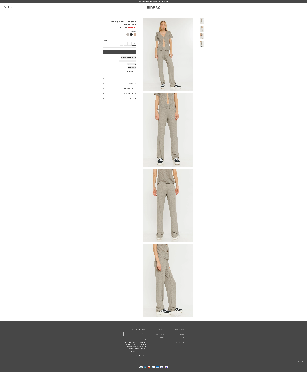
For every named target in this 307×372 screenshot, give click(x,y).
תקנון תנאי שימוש (160, 340)
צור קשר (182, 337)
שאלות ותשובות (180, 332)
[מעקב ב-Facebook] (302, 361)
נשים (153, 11)
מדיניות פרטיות (160, 337)
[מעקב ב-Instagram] (298, 361)
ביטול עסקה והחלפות (179, 329)
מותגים (147, 11)
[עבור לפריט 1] (201, 21)
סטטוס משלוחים (180, 342)
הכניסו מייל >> (140, 355)
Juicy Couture (131, 19)
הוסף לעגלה (119, 51)
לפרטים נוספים (128, 352)
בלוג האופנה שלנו (160, 334)
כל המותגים (161, 329)
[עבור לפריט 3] (201, 36)
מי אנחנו (162, 332)
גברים (160, 11)
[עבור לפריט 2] (201, 29)
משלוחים (182, 334)
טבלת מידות (106, 40)
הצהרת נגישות (180, 340)
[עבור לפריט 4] (201, 44)
